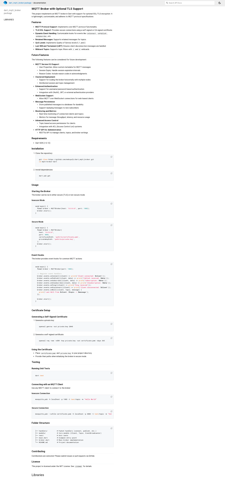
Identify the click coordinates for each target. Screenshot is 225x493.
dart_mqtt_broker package (20, 3)
